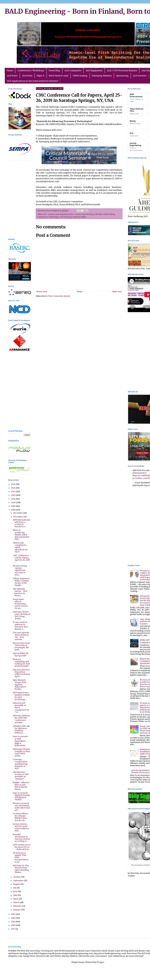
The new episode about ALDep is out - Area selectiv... (21, 636)
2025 (13, 484)
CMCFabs (98, 214)
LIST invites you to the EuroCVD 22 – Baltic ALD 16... (21, 847)
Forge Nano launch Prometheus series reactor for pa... (20, 603)
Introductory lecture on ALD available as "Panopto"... (21, 775)
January (17, 909)
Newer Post (41, 291)
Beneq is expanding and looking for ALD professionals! (21, 662)
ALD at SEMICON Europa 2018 (20, 654)
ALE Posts (27, 75)
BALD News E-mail (58, 75)
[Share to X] (82, 211)
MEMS (83, 217)
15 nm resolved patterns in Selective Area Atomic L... (20, 625)
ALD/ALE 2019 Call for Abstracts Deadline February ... (21, 729)
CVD (61, 217)
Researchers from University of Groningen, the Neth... (21, 646)
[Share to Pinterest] (87, 211)
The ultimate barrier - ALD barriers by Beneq (20, 592)
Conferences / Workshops (30, 70)
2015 (13, 921)
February (17, 906)
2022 (13, 495)
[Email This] (78, 211)
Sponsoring (122, 75)
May (15, 895)
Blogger (100, 962)
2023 (13, 491)
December (18, 513)
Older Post (117, 291)
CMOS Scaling (80, 75)
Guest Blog (54, 70)
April (16, 899)
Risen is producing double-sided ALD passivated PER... (21, 534)
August (16, 884)
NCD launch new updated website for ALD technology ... (21, 696)
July (15, 888)
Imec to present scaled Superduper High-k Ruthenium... (20, 741)
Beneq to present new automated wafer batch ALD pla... (21, 806)
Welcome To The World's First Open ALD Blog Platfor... (21, 868)
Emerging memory (72, 217)
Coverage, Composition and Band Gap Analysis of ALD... (20, 764)
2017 (13, 914)
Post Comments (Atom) (59, 296)
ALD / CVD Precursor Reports (122, 70)
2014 (13, 925)
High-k (40, 75)
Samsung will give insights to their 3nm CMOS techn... (21, 752)
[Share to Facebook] (84, 211)
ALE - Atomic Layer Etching (82, 214)
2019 (13, 506)
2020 (13, 502)
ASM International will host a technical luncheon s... (21, 523)
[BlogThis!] (80, 211)
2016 (13, 918)
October (17, 877)
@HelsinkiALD (139, 473)
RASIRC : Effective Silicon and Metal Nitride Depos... (21, 785)
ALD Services (139, 75)
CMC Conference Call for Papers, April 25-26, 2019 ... (21, 558)
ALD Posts (12, 75)
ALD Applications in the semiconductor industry (32, 81)
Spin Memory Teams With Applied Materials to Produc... (19, 684)
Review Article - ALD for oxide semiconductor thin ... (21, 827)
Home (10, 70)
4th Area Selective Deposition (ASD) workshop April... (21, 673)
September (18, 880)
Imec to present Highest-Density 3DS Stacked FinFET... (21, 796)
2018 (13, 510)
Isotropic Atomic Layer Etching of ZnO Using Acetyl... (21, 615)
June (15, 891)
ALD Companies (73, 70)
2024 (13, 488)
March (16, 902)
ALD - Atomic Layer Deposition (56, 214)
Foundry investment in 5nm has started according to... (21, 837)
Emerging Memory (102, 75)
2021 (13, 499)
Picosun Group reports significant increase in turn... (20, 570)
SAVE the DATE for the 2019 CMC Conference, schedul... (21, 719)
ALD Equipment (94, 70)
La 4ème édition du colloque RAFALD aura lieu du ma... (20, 817)
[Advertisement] (19, 200)
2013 (13, 929)
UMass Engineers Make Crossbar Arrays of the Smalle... (21, 581)
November (18, 516)
